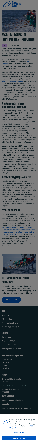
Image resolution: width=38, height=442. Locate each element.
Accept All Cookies (19, 438)
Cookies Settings (19, 432)
